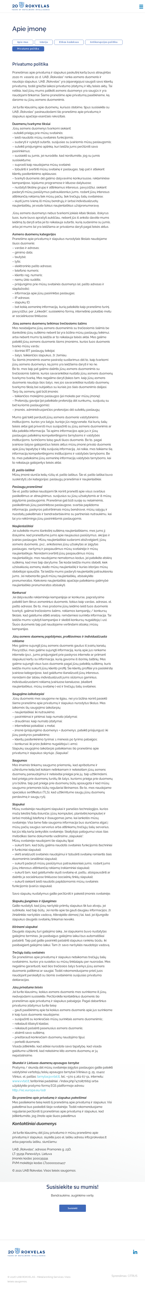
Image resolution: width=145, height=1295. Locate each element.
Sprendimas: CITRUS (124, 1275)
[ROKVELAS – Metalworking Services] (30, 6)
